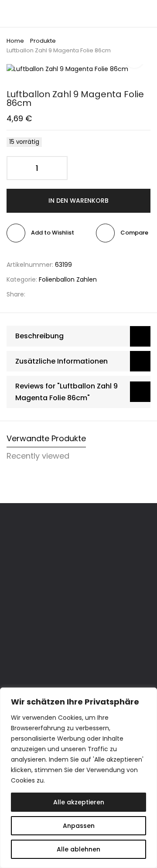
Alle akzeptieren (78, 802)
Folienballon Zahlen (68, 279)
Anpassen (79, 825)
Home (15, 41)
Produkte (43, 41)
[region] (78, 778)
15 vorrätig (24, 142)
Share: (16, 294)
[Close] (148, 695)
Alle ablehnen (78, 849)
